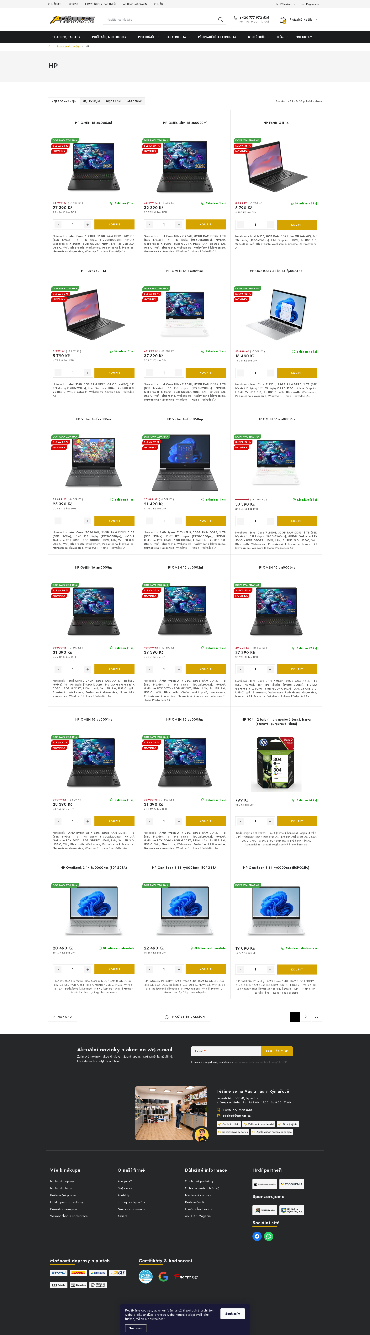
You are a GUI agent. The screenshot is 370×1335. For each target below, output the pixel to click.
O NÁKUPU (55, 4)
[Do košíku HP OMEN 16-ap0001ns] (114, 821)
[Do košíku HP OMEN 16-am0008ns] (114, 669)
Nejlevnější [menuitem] (91, 101)
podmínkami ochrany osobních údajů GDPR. (261, 1062)
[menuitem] (68, 37)
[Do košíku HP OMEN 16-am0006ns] (297, 669)
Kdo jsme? (125, 1181)
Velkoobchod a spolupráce (69, 1216)
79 (317, 1017)
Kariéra (122, 1216)
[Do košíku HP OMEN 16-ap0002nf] (206, 669)
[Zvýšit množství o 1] (87, 224)
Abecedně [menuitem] (134, 101)
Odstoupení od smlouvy (66, 1202)
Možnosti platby (61, 1188)
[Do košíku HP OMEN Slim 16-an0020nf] (206, 224)
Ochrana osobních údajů (202, 1188)
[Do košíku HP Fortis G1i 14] (297, 225)
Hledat (220, 20)
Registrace (312, 4)
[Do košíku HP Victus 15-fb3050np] (206, 521)
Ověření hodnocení (198, 1209)
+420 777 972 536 (254, 18)
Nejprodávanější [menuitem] (64, 101)
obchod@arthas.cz (237, 1115)
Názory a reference (131, 1209)
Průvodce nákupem (63, 1209)
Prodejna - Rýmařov (131, 1202)
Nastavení (136, 1328)
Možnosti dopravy (62, 1181)
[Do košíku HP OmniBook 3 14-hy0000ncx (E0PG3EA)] (297, 969)
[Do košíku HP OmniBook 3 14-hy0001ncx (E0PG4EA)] (206, 969)
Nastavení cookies (198, 1195)
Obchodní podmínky (199, 1181)
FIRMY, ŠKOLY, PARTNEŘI (100, 4)
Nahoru (65, 1017)
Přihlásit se (277, 1051)
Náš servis (125, 1188)
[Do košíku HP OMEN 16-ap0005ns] (206, 821)
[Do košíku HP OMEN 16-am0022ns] (206, 373)
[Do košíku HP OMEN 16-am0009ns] (297, 521)
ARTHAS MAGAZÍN (135, 4)
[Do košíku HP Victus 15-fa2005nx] (114, 521)
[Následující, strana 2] (306, 1017)
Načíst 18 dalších (188, 1017)
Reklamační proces (63, 1195)
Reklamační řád (195, 1202)
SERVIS (73, 4)
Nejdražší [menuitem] (113, 101)
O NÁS (158, 4)
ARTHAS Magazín (198, 1216)
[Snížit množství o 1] (58, 224)
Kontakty (123, 1195)
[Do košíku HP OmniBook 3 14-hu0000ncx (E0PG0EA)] (114, 969)
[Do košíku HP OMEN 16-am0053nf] (114, 224)
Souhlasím (232, 1313)
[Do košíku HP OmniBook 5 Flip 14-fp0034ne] (297, 373)
